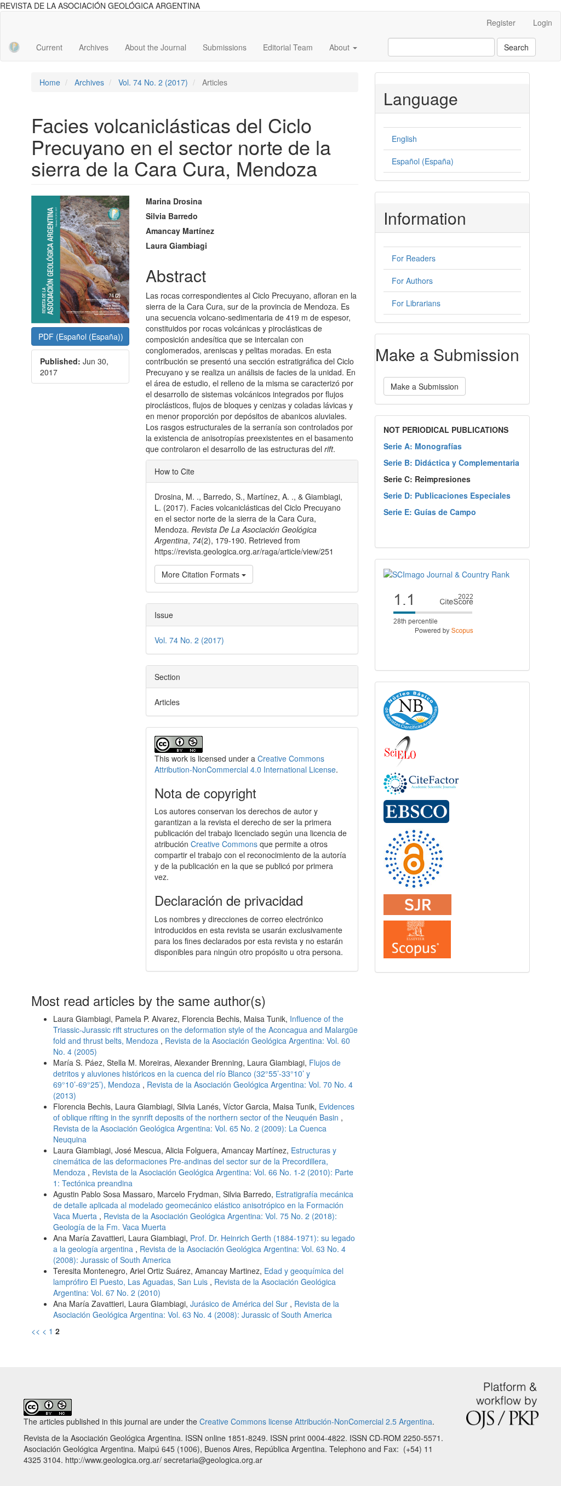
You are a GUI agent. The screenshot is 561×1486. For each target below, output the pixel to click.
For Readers (414, 258)
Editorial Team (288, 47)
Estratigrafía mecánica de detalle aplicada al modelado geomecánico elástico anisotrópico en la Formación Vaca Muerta (203, 1204)
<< (35, 1330)
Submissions (225, 47)
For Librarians (416, 303)
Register (501, 22)
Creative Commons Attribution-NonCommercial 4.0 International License (245, 764)
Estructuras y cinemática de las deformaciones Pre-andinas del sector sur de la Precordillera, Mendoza (194, 1161)
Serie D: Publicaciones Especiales (447, 495)
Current (49, 47)
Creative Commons (224, 843)
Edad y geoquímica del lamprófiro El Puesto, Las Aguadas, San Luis (198, 1276)
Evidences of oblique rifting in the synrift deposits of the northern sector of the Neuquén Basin (203, 1112)
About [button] (340, 47)
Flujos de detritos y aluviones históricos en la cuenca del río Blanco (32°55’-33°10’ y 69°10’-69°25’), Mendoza (197, 1073)
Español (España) (423, 161)
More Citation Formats (202, 574)
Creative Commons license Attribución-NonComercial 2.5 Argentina (315, 1421)
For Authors (412, 280)
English (404, 138)
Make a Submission (425, 386)
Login (542, 22)
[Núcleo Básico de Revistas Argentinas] (410, 709)
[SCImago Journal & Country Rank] (446, 573)
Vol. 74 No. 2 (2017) (153, 82)
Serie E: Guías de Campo (429, 511)
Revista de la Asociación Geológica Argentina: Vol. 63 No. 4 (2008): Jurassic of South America (196, 1309)
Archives (93, 47)
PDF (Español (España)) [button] (80, 336)
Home (49, 82)
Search (516, 47)
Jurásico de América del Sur (240, 1303)
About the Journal (155, 47)
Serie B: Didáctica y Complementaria (451, 462)
